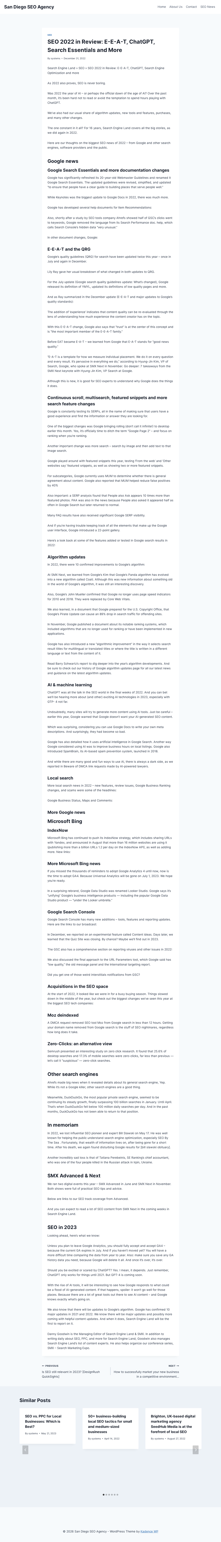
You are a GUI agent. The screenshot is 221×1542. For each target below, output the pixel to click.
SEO (49, 35)
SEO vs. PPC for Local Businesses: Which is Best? (43, 1421)
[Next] (196, 1450)
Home (162, 6)
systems (55, 58)
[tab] (103, 1495)
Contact (191, 6)
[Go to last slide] (25, 1450)
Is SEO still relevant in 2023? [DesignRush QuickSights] (71, 1371)
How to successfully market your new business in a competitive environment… (146, 1371)
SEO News (207, 6)
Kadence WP (149, 1531)
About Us (175, 6)
